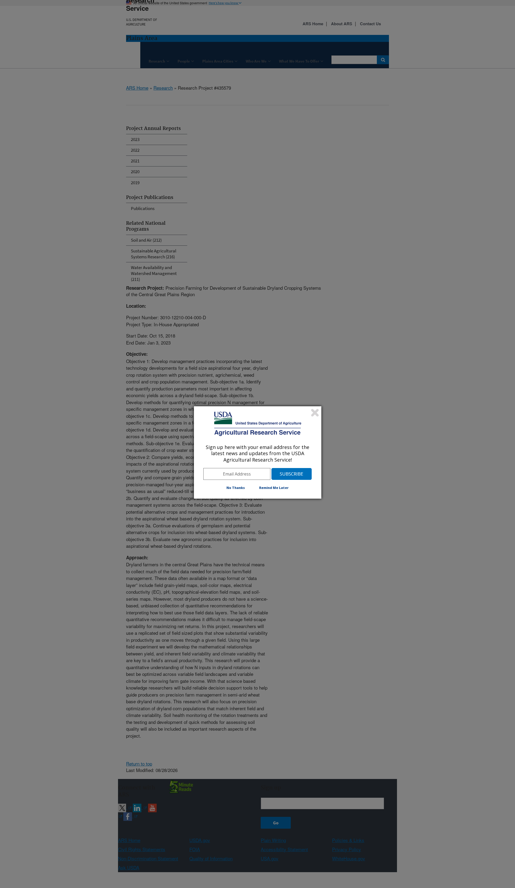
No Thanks (235, 487)
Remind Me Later (274, 487)
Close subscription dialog (315, 412)
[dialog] (257, 452)
